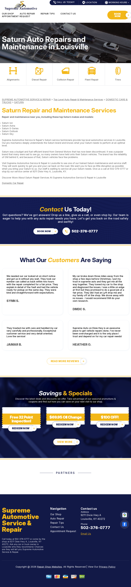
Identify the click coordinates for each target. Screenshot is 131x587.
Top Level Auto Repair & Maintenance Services (78, 99)
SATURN (19, 102)
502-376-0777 (117, 168)
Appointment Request (16, 16)
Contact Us (68, 13)
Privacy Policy (107, 566)
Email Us (86, 534)
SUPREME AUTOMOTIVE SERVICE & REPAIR (26, 99)
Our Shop (8, 13)
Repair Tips (48, 13)
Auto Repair (27, 13)
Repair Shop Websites (49, 566)
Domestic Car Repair (13, 183)
